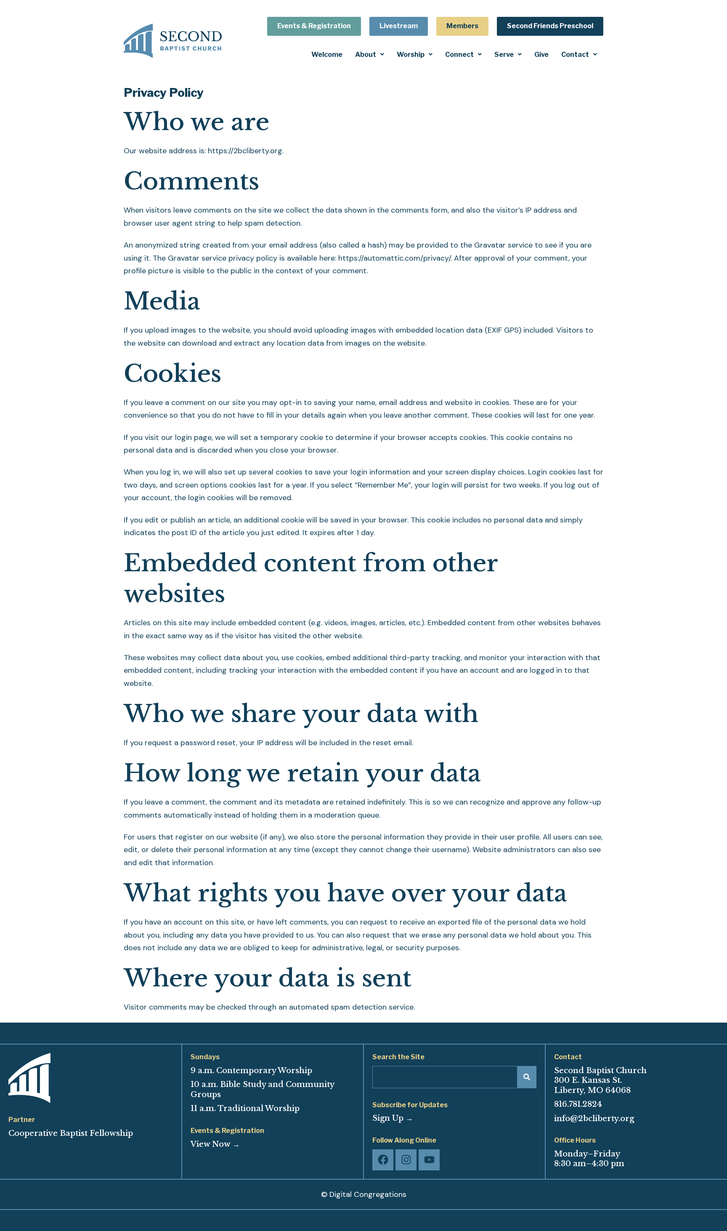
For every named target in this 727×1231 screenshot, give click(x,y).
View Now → (215, 1144)
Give (541, 55)
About (365, 55)
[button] (369, 54)
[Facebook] (382, 1159)
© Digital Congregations (363, 1194)
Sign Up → (392, 1118)
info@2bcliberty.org (594, 1118)
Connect (459, 55)
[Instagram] (406, 1159)
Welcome (326, 55)
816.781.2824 (578, 1104)
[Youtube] (429, 1159)
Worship (411, 55)
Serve (504, 55)
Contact (575, 55)
